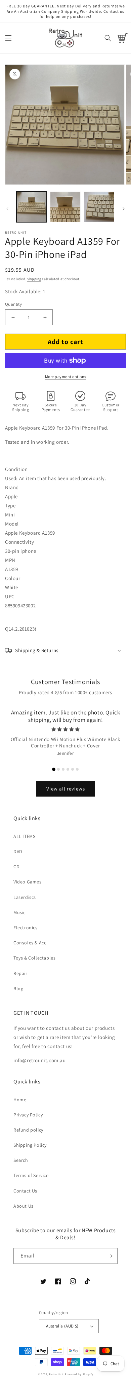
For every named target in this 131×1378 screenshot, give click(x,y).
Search (20, 1160)
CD (16, 867)
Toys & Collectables (34, 958)
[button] (8, 38)
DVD (18, 851)
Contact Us (25, 1191)
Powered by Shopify (79, 1374)
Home (19, 1100)
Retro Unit (56, 1374)
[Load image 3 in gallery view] (99, 207)
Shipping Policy (30, 1145)
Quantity (13, 304)
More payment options (65, 376)
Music (19, 912)
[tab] (53, 769)
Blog (18, 988)
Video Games (27, 882)
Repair (20, 973)
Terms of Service (31, 1175)
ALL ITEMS (24, 836)
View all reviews (65, 788)
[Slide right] (123, 208)
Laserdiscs (24, 897)
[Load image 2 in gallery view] (65, 207)
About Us (23, 1206)
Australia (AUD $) (62, 1326)
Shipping (34, 279)
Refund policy (28, 1130)
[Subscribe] (109, 1256)
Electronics (25, 928)
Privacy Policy (28, 1115)
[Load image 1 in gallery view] (31, 207)
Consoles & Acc (29, 943)
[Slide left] (7, 208)
